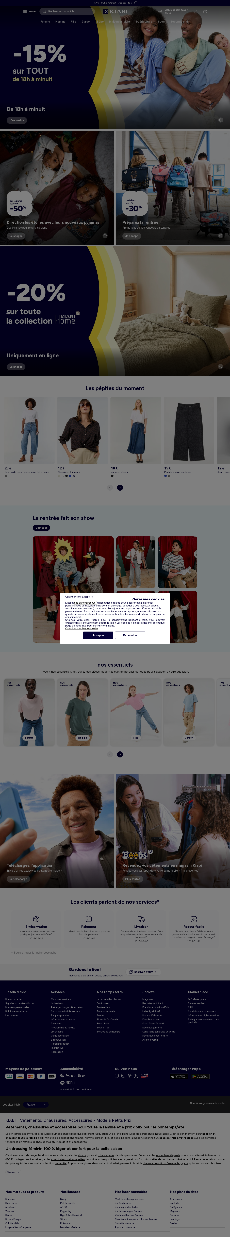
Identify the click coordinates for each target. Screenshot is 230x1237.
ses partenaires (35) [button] (85, 602)
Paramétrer (130, 635)
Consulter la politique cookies (81, 628)
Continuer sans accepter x (79, 596)
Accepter (98, 635)
